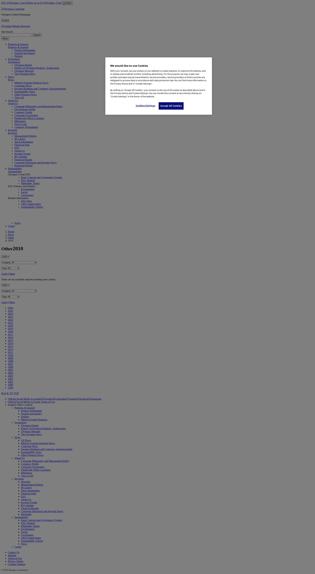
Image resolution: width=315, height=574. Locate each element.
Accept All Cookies (171, 105)
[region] (158, 86)
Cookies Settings (145, 105)
